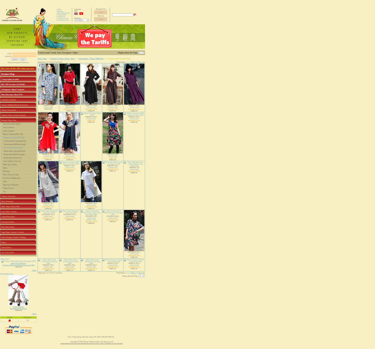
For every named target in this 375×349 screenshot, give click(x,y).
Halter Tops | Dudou (10, 165)
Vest (4, 192)
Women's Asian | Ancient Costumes (13, 115)
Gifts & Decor (6, 248)
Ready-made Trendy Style (13, 158)
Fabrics (3, 242)
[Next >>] (134, 62)
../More (33, 270)
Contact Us (61, 16)
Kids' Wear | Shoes (7, 227)
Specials (60, 11)
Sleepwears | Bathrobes (11, 185)
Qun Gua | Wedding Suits (12, 178)
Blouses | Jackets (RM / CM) (13, 134)
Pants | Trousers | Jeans (11, 175)
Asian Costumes (8, 131)
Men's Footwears (7, 201)
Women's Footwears (8, 196)
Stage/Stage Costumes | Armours (12, 232)
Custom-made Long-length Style (15, 141)
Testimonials (62, 15)
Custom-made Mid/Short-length (15, 144)
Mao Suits (6, 171)
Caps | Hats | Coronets (9, 212)
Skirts (5, 181)
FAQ (59, 9)
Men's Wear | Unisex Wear (10, 207)
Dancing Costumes (8, 222)
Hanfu (5, 168)
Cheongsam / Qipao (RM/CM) (13, 138)
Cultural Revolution (8, 217)
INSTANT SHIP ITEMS (11, 124)
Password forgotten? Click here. (18, 62)
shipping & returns (87, 343)
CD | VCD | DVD (7, 253)
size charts (77, 343)
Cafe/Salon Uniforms (8, 100)
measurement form (66, 343)
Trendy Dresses (8, 188)
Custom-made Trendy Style (13, 148)
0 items (100, 12)
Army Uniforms (8, 127)
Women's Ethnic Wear (8, 120)
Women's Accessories (8, 110)
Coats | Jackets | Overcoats (12, 161)
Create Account (63, 18)
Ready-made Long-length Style (14, 151)
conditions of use (110, 343)
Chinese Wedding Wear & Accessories (14, 105)
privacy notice (99, 343)
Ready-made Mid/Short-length (14, 154)
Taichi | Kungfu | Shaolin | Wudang (13, 237)
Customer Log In (63, 20)
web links (119, 343)
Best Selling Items (64, 13)
